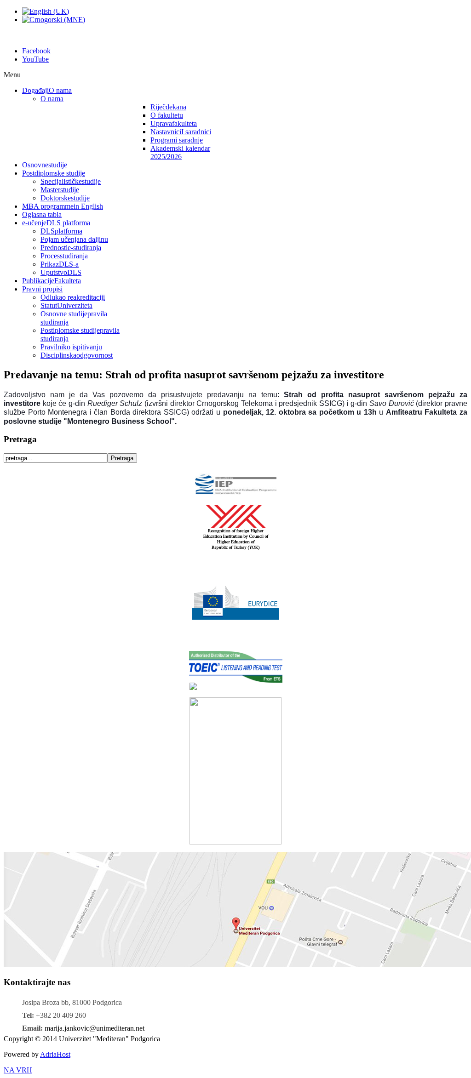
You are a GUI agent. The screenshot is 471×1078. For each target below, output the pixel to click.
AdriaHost (55, 1054)
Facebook (36, 51)
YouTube (35, 59)
